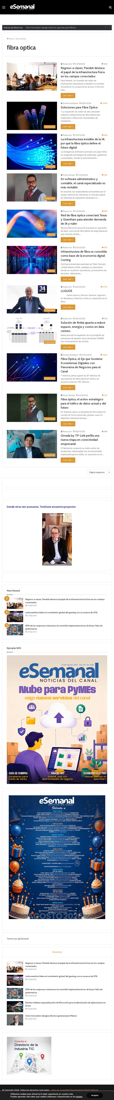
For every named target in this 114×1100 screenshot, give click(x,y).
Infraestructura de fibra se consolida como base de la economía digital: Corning (84, 256)
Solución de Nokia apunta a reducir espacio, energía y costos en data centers (83, 327)
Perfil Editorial (91, 1090)
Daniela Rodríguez (70, 103)
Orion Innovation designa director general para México (51, 1015)
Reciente (57, 952)
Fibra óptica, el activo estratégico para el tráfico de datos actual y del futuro (83, 403)
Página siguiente (97, 472)
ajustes (79, 1096)
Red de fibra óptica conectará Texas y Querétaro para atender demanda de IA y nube (84, 219)
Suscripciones (77, 1090)
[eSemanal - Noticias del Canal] (23, 7)
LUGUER (66, 291)
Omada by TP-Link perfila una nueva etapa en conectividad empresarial (80, 440)
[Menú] (3, 8)
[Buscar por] (110, 8)
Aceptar (95, 1095)
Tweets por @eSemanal (18, 938)
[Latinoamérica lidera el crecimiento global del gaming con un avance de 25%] (15, 616)
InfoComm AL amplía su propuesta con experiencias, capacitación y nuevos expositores (66, 27)
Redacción (67, 64)
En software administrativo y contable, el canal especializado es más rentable (83, 183)
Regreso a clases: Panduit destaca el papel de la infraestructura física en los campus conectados (83, 72)
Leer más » (68, 95)
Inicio (11, 38)
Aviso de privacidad (60, 1090)
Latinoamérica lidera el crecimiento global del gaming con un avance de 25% (61, 612)
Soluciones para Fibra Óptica (79, 107)
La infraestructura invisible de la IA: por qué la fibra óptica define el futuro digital (83, 143)
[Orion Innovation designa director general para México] (15, 1019)
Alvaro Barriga (69, 175)
